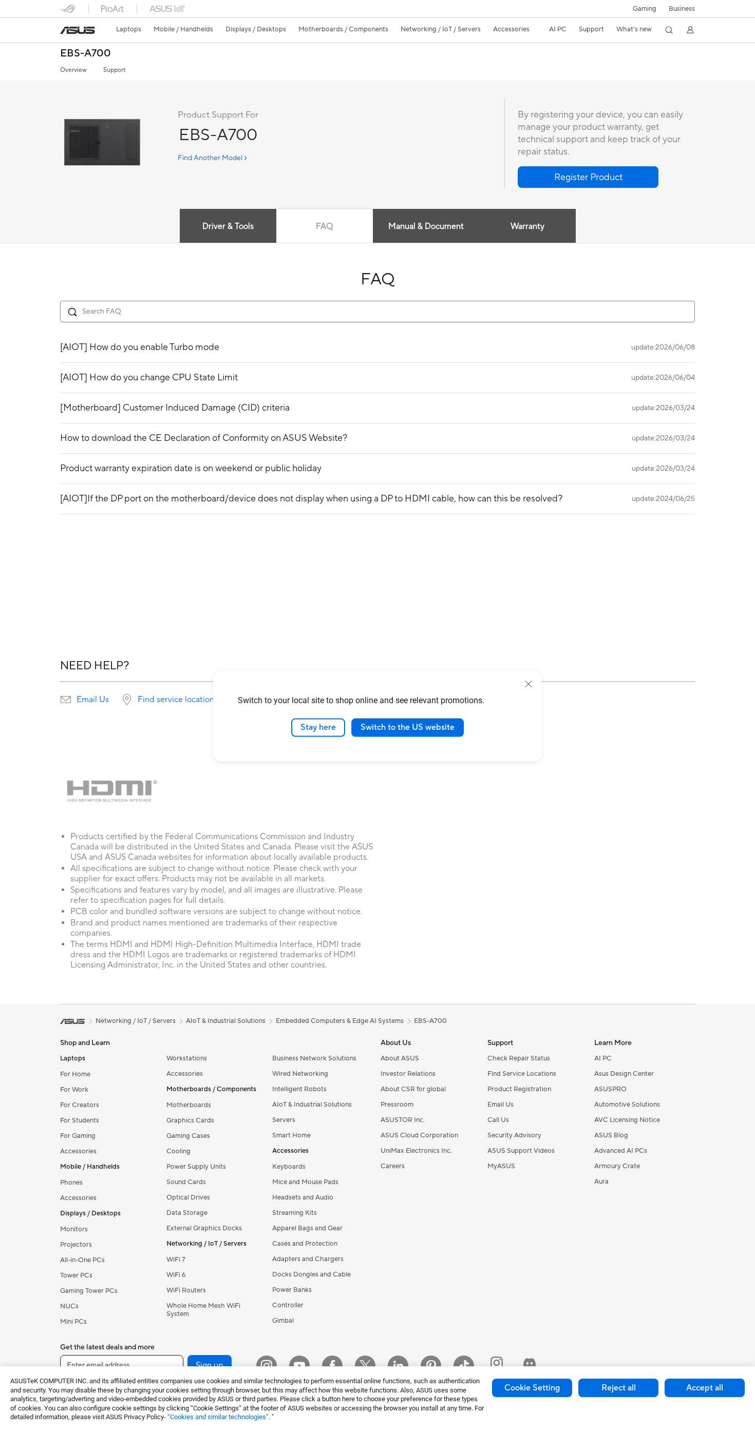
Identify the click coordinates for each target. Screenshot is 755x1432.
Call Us (498, 1120)
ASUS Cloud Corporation (419, 1135)
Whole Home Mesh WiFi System (203, 1310)
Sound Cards (186, 1182)
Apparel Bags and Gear (307, 1228)
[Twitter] (365, 1366)
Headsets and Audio (302, 1197)
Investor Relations (408, 1074)
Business (682, 9)
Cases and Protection (304, 1244)
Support (114, 70)
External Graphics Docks (204, 1228)
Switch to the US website (408, 727)
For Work (74, 1090)
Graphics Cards (190, 1120)
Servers (283, 1120)
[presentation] (65, 699)
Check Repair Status (518, 1058)
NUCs (69, 1306)
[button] (644, 8)
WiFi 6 (175, 1275)
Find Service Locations (521, 1074)
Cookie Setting (532, 1388)
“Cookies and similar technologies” (218, 1417)
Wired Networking (300, 1074)
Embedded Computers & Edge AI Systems (340, 1021)
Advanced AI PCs (620, 1151)
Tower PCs (76, 1275)
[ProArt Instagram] (496, 1366)
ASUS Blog (611, 1135)
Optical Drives (188, 1197)
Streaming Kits (294, 1213)
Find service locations (178, 699)
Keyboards (289, 1167)
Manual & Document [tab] (426, 226)
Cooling (178, 1151)
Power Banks (292, 1290)
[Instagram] (266, 1366)
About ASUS (400, 1058)
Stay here (318, 727)
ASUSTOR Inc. (403, 1120)
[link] (77, 30)
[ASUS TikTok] (464, 1366)
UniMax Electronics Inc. (416, 1151)
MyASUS (501, 1166)
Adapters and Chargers (308, 1259)
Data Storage (186, 1213)
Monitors (74, 1229)
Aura (601, 1181)
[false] (588, 177)
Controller (288, 1305)
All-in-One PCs (82, 1260)
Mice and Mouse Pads (305, 1182)
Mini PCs (73, 1322)
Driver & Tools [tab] (228, 226)
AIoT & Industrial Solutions (312, 1104)
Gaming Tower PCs (89, 1291)
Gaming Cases (188, 1136)
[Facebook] (332, 1366)
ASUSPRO (610, 1089)
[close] (528, 684)
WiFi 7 (175, 1259)
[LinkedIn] (398, 1366)
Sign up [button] (209, 1365)
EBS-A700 (85, 53)
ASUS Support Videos (521, 1151)
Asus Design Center (624, 1074)
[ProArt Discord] (529, 1366)
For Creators (79, 1105)
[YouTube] (299, 1366)
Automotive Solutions (627, 1104)
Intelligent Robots (299, 1089)
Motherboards (188, 1105)
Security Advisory (514, 1135)
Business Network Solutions (314, 1058)
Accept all (704, 1388)
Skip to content (66, 31)
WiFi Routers (186, 1290)
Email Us (93, 699)
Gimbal (283, 1321)
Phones (71, 1182)
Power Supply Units (196, 1167)
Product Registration (519, 1089)
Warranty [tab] (527, 226)
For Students (79, 1120)
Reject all (618, 1388)
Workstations (186, 1058)
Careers (393, 1166)
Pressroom (397, 1104)
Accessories (78, 1151)
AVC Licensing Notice (627, 1120)
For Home (75, 1074)
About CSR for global (413, 1089)
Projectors (76, 1245)
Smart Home (291, 1135)
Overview (73, 70)
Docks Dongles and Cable (311, 1274)
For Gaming (78, 1136)
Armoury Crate (617, 1166)
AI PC (603, 1058)
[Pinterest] (431, 1366)
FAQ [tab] (324, 226)
